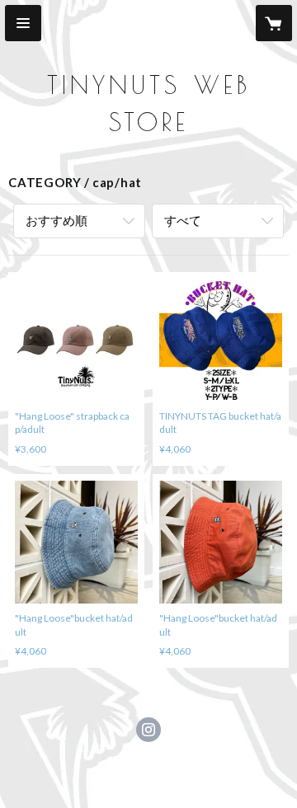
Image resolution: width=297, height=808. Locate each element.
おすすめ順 (56, 220)
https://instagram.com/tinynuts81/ (148, 729)
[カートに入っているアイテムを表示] (274, 23)
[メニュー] (23, 23)
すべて (182, 220)
